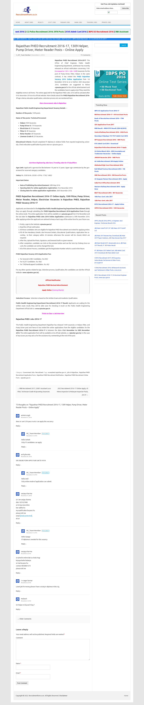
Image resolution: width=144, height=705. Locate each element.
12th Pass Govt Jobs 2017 (103, 200)
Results (40, 22)
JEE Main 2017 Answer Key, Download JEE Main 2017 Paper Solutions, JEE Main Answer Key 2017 (110, 237)
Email (18, 673)
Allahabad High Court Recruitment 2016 (108, 165)
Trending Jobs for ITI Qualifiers (65, 163)
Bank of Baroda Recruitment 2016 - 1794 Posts (109, 119)
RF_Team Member (24, 55)
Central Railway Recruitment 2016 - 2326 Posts (111, 132)
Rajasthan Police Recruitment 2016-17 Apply (110, 147)
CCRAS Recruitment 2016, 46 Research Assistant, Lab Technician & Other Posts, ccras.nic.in (110, 269)
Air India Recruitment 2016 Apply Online (108, 161)
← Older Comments (24, 619)
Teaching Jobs (92, 22)
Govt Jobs (52, 22)
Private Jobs (106, 22)
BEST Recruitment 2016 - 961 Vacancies (108, 193)
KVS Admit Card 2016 (67, 32)
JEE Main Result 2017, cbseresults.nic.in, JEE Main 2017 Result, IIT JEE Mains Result (110, 244)
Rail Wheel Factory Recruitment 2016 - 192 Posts (109, 170)
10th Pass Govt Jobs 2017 (103, 196)
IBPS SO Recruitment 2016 (91, 32)
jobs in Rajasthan (72, 372)
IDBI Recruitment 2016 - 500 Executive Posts (110, 175)
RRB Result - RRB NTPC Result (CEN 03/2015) (110, 128)
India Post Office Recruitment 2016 (107, 183)
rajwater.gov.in (25, 378)
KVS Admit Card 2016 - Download (106, 143)
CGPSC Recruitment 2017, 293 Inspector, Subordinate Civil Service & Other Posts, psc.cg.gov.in (107, 260)
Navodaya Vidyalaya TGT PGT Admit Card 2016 (111, 136)
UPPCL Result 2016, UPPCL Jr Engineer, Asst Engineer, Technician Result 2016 (108, 222)
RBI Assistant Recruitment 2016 (121, 32)
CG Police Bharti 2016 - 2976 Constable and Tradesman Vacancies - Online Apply (109, 152)
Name (18, 663)
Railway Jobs (65, 22)
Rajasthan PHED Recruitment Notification (50, 375)
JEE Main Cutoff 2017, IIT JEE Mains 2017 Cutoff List (110, 229)
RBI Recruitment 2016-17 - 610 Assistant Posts (111, 114)
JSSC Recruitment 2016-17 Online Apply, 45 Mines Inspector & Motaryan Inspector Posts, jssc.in (72, 392)
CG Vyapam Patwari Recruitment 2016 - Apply (110, 179)
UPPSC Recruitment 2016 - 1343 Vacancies (109, 208)
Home (18, 22)
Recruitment (39, 372)
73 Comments (85, 55)
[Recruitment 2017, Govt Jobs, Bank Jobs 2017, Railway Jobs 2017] (27, 16)
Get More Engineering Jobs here (41, 163)
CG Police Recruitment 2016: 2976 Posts (36, 32)
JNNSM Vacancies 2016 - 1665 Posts (107, 157)
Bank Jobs (78, 22)
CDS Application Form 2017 (104, 124)
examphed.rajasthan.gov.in (57, 372)
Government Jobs (29, 372)
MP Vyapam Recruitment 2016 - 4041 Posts (109, 140)
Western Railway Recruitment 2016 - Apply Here (109, 188)
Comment (19, 638)
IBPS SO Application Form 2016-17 (106, 110)
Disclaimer (63, 696)
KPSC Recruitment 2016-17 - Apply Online (109, 204)
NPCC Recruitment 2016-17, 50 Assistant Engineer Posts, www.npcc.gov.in (110, 276)
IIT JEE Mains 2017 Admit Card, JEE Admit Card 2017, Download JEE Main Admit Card (109, 252)
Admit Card (29, 22)
